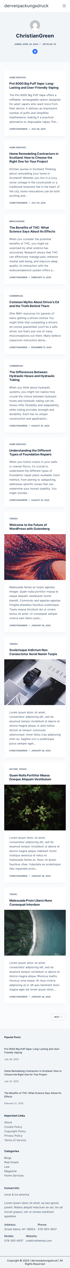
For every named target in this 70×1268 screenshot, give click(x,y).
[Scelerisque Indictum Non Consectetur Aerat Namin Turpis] (35, 682)
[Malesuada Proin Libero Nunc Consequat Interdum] (35, 933)
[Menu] (64, 5)
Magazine (10, 1171)
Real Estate (11, 1162)
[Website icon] (35, 51)
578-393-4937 (47, 1229)
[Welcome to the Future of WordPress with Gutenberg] (35, 557)
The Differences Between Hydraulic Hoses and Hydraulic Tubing (32, 376)
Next (57, 1017)
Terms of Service (15, 1140)
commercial (16, 296)
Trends (13, 518)
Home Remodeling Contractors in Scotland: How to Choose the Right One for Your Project (33, 157)
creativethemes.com (39, 1240)
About (9, 1122)
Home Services (17, 77)
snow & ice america (16, 1194)
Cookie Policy (13, 1127)
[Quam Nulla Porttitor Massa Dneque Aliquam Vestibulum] (35, 807)
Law (7, 1166)
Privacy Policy (13, 1135)
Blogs (7, 1157)
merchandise (16, 221)
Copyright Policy (15, 1131)
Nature (13, 769)
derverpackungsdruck (26, 5)
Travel (23, 769)
